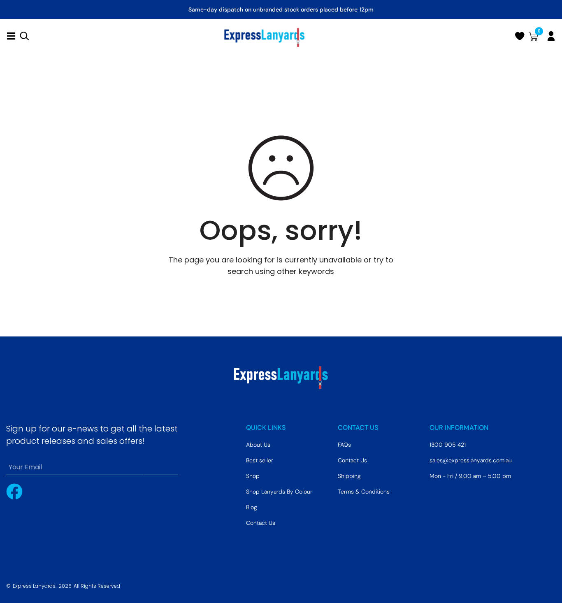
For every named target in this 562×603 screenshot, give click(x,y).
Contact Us (260, 522)
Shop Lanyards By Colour (279, 491)
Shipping (349, 476)
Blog (251, 507)
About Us (258, 444)
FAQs (344, 444)
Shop (253, 476)
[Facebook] (14, 491)
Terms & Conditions (364, 491)
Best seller (259, 460)
